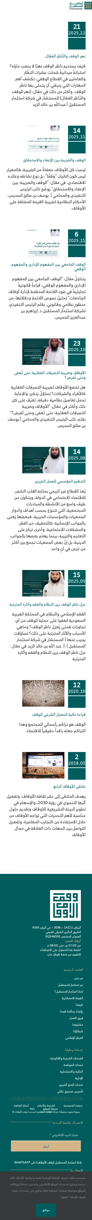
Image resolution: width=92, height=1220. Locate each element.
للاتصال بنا (77, 1170)
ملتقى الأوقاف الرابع (69, 786)
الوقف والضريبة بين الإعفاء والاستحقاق (54, 160)
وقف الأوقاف (21, 1112)
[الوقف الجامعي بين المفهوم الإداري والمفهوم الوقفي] (43, 243)
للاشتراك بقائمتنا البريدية (68, 1122)
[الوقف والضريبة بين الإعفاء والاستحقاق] (43, 139)
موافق (46, 1210)
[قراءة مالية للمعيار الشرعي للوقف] (43, 693)
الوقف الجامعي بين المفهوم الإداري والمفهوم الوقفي (48, 266)
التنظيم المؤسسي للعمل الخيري (60, 481)
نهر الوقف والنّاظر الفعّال (65, 56)
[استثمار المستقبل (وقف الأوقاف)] (80, 3)
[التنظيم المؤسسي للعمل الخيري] (43, 460)
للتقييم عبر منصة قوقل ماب (64, 954)
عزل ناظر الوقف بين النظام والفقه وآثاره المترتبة (47, 604)
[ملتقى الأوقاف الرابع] (43, 765)
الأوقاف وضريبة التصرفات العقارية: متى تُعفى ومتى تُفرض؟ (50, 375)
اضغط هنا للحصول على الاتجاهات (60, 949)
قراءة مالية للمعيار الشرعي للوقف (59, 714)
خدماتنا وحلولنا (74, 1049)
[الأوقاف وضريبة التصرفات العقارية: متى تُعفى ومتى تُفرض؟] (43, 351)
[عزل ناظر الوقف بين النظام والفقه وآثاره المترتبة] (43, 583)
